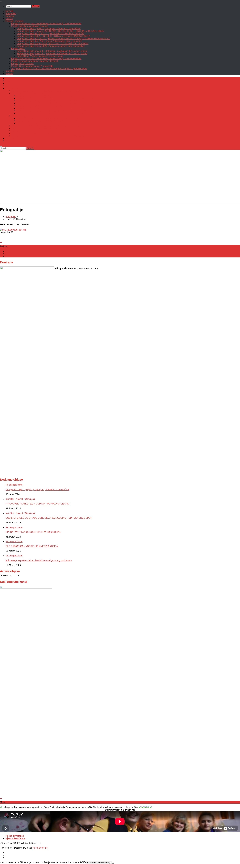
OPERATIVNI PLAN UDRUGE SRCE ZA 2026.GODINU (33, 532)
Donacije (10, 16)
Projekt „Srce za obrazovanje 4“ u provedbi (32, 66)
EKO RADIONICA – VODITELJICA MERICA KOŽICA (32, 546)
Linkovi (9, 18)
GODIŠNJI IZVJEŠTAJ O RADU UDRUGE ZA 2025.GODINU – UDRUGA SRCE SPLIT (49, 518)
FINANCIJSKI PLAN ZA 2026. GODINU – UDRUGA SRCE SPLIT (38, 504)
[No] (113, 863)
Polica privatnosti (15, 836)
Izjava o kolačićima (15, 838)
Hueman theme (40, 848)
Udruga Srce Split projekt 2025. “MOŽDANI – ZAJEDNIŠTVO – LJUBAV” (52, 43)
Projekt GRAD (18, 48)
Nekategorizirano (14, 485)
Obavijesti (30, 499)
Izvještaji (10, 71)
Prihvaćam (91, 863)
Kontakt (9, 73)
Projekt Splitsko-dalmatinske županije (29, 26)
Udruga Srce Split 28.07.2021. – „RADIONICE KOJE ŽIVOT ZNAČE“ (50, 33)
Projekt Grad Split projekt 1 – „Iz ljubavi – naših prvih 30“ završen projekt (52, 51)
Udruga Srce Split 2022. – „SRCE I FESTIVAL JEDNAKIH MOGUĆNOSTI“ (53, 36)
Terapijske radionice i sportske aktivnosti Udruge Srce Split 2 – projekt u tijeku (49, 68)
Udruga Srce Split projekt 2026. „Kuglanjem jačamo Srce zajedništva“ (51, 46)
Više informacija (104, 863)
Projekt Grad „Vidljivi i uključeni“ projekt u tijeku (40, 56)
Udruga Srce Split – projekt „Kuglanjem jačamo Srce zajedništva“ (49, 28)
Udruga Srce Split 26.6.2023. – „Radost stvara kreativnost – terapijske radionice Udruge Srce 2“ (63, 38)
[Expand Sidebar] (1, 242)
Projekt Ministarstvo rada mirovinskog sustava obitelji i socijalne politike (46, 23)
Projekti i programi (14, 21)
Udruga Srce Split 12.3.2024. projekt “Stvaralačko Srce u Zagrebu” (49, 41)
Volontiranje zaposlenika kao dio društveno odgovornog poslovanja (39, 560)
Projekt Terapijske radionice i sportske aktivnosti (34, 61)
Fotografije (11, 13)
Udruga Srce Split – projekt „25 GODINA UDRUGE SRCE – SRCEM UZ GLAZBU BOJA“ (60, 31)
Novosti (9, 11)
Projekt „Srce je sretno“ (22, 63)
